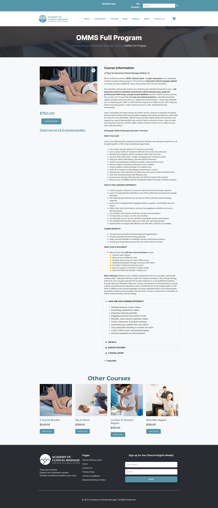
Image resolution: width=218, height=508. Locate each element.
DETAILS (112, 342)
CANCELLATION (116, 353)
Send (151, 479)
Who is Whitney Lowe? (92, 460)
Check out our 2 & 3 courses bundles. (63, 130)
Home (87, 19)
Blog (125, 19)
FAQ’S (85, 464)
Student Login (109, 3)
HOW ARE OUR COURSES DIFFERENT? (126, 301)
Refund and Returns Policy (93, 480)
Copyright (111, 361)
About (147, 19)
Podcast (135, 19)
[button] (93, 70)
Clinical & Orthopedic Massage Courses (101, 45)
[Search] (177, 6)
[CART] (174, 18)
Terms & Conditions (91, 476)
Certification (100, 19)
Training (114, 19)
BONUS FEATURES (116, 347)
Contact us (159, 19)
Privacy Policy (88, 472)
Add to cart (51, 121)
